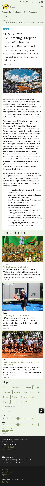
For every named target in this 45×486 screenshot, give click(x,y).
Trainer (5, 397)
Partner (14, 397)
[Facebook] (3, 482)
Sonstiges (17, 392)
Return (5, 387)
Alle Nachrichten (9, 407)
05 (16, 418)
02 (28, 418)
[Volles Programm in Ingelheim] (22, 249)
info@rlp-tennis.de (12, 449)
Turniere (15, 402)
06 (11, 418)
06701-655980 (10, 447)
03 (24, 418)
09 (16, 425)
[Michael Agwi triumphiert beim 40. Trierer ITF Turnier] (22, 344)
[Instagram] (7, 482)
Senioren (24, 397)
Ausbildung (25, 402)
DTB (38, 392)
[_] (22, 80)
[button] (32, 1)
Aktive (33, 397)
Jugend (5, 402)
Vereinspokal (16, 387)
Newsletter (24, 2)
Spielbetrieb (28, 392)
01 (32, 418)
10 (11, 425)
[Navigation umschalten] (42, 6)
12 (3, 425)
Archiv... (5, 433)
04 (20, 418)
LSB (34, 402)
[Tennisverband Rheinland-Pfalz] (8, 6)
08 (3, 418)
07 (7, 418)
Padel (37, 387)
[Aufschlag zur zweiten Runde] (22, 297)
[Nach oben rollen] (40, 481)
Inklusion (27, 387)
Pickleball (6, 392)
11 (7, 425)
